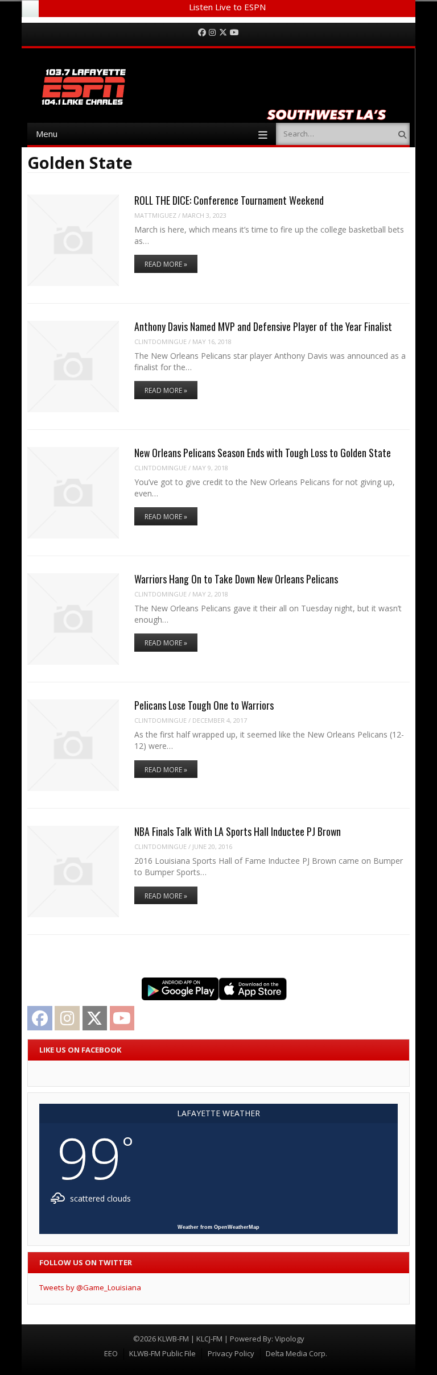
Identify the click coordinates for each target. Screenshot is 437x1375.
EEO (111, 1353)
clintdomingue (160, 341)
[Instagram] (212, 32)
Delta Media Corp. (296, 1353)
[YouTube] (234, 32)
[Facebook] (202, 32)
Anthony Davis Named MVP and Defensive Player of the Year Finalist (263, 326)
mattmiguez (155, 215)
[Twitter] (223, 32)
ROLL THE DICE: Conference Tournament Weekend (229, 200)
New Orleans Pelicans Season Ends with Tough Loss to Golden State (262, 452)
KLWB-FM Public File (162, 1353)
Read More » (166, 264)
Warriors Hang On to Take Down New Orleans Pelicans (236, 578)
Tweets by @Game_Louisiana (90, 1287)
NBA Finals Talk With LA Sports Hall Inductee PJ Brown (237, 831)
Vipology (289, 1338)
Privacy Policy (231, 1353)
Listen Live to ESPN (227, 7)
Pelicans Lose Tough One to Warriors (204, 705)
